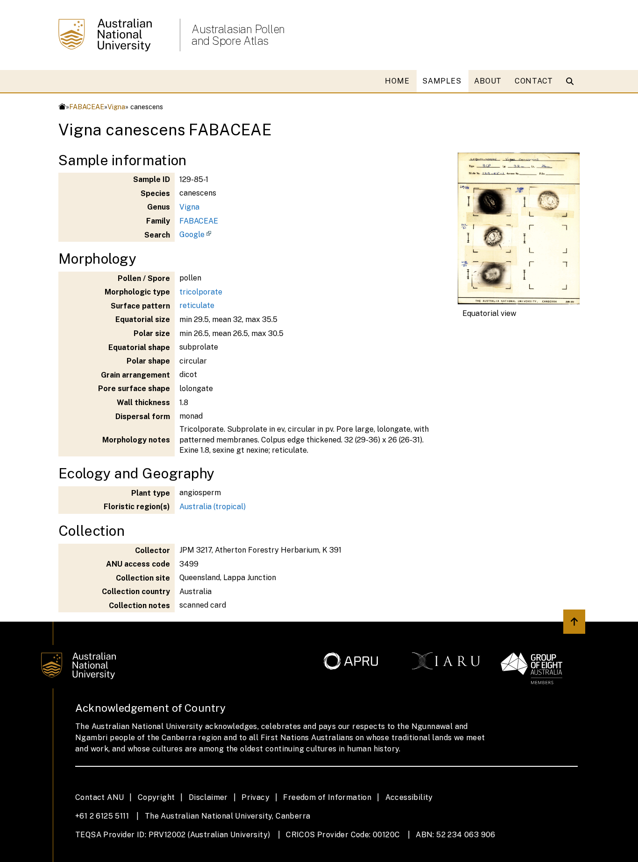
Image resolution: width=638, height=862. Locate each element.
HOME (397, 81)
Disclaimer (208, 797)
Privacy (255, 797)
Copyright (156, 797)
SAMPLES (441, 81)
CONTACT (534, 81)
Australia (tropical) (212, 506)
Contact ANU (99, 797)
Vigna (116, 107)
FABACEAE (86, 107)
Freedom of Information (327, 797)
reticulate (196, 305)
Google (192, 234)
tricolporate (200, 291)
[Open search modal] (572, 81)
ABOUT (488, 81)
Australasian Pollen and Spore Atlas (238, 35)
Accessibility (409, 797)
